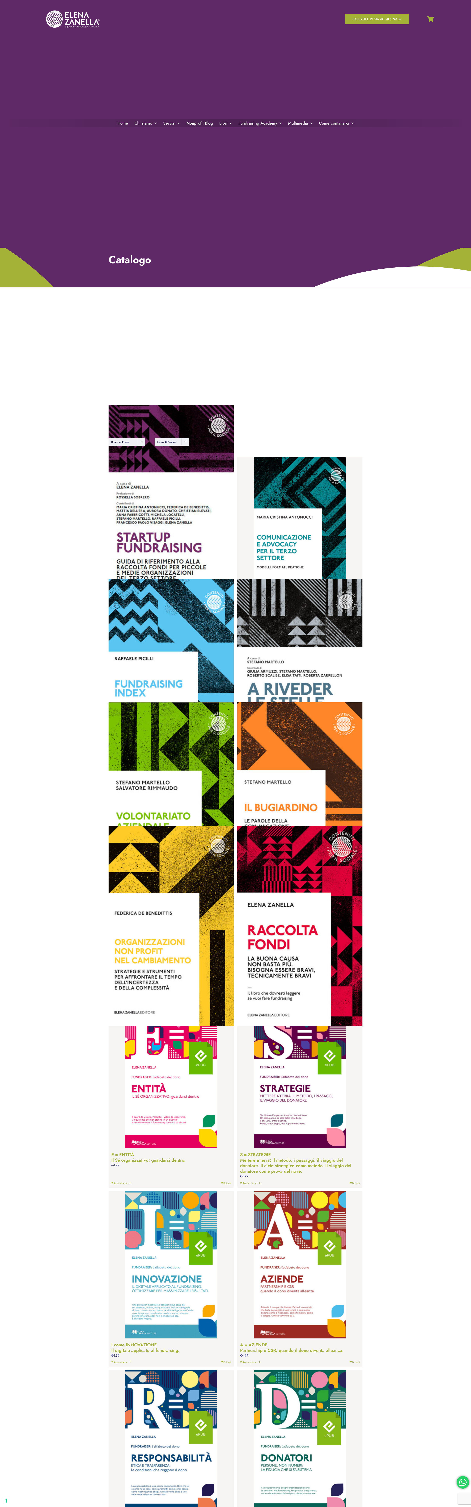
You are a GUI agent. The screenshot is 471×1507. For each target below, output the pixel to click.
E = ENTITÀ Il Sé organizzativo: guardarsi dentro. (148, 1157)
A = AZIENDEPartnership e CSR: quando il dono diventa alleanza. (292, 1348)
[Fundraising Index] (171, 679)
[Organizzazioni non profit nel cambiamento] (171, 926)
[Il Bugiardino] (299, 802)
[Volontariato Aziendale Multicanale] (171, 802)
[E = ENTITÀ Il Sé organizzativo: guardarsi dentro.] (171, 1074)
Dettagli (227, 1183)
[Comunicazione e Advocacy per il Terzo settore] (299, 530)
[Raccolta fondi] (299, 926)
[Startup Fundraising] (171, 505)
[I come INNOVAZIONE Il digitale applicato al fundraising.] (171, 1264)
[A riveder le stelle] (299, 679)
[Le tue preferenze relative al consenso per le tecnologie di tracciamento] (6, 1500)
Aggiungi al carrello (123, 1183)
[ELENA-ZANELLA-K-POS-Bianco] (73, 11)
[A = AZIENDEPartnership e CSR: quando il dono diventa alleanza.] (299, 1264)
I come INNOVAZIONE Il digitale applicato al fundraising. (145, 1348)
